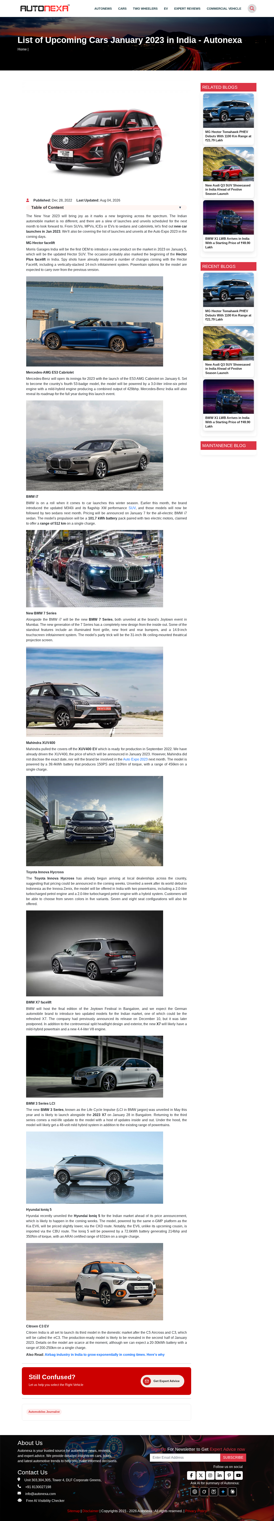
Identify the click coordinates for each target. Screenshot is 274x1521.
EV (166, 8)
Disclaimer (91, 1511)
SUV (132, 508)
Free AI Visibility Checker (45, 1501)
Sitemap (74, 1511)
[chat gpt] (195, 1491)
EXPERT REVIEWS (187, 8)
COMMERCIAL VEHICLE (224, 8)
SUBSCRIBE (233, 1457)
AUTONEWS (103, 8)
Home (22, 49)
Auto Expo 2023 (135, 759)
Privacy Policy (196, 1511)
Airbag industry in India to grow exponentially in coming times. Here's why (105, 1354)
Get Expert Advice (166, 1381)
